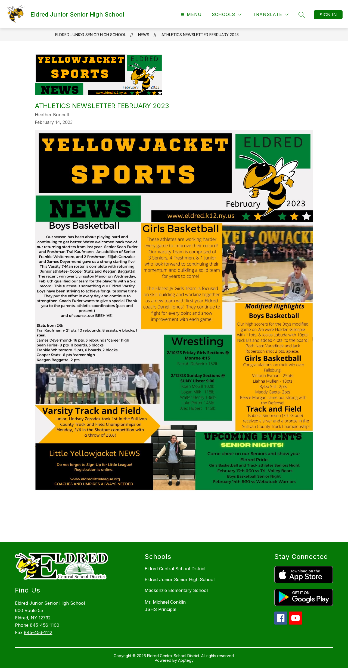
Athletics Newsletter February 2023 (200, 34)
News (143, 34)
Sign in (328, 14)
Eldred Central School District (175, 568)
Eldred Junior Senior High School (90, 34)
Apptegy (186, 660)
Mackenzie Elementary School (176, 590)
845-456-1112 (38, 632)
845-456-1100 (44, 625)
